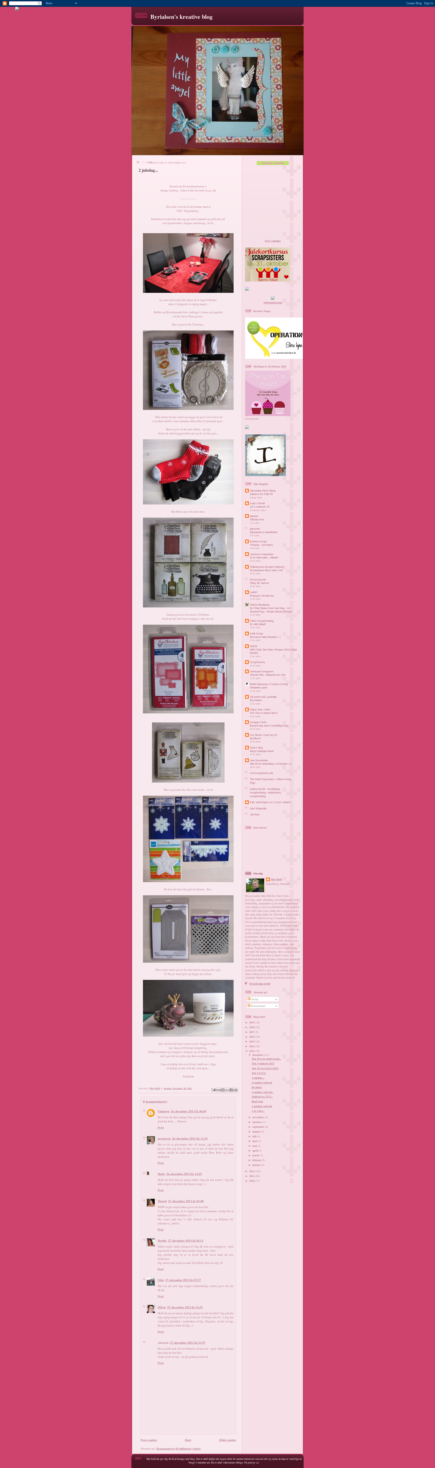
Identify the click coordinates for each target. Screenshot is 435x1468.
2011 (252, 1176)
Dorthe (162, 1240)
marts (256, 1155)
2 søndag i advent (262, 1106)
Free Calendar (273, 241)
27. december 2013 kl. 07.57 (183, 1280)
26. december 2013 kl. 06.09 (188, 1111)
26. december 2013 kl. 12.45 (184, 1174)
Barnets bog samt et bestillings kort (269, 725)
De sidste (257, 1087)
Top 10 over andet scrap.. (266, 1059)
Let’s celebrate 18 (259, 507)
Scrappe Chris (258, 722)
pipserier (255, 529)
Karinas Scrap (258, 541)
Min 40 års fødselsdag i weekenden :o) (270, 764)
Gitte (161, 1280)
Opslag (254, 999)
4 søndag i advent (262, 1082)
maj (255, 1146)
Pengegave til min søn (262, 595)
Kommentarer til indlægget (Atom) (178, 1448)
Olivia (162, 1307)
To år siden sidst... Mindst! (264, 557)
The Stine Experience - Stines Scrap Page (270, 781)
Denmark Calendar (272, 163)
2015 (252, 1041)
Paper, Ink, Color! (260, 709)
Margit (162, 1201)
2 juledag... (258, 1078)
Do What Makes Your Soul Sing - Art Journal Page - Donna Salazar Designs (271, 609)
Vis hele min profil (259, 984)
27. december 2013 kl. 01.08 (186, 1201)
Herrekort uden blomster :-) (265, 637)
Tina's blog (256, 747)
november (258, 1117)
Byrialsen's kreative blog (181, 16)
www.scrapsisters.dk (261, 773)
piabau (254, 516)
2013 (252, 1051)
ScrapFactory (257, 662)
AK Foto (254, 814)
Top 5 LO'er (259, 1073)
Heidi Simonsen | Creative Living (269, 684)
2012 (252, 1171)
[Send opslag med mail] (213, 1089)
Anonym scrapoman (261, 554)
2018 (252, 1027)
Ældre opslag (227, 1440)
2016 (252, 1037)
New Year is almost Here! (264, 713)
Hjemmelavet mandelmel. (264, 532)
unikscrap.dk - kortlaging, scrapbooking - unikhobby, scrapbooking (265, 792)
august (256, 1131)
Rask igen (257, 1101)
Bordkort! (255, 738)
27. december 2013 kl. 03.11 (185, 1240)
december (258, 1055)
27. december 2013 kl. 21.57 (187, 1342)
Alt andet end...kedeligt (263, 697)
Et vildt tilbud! (258, 624)
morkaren (164, 1138)
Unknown (163, 1111)
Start (188, 1440)
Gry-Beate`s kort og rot (263, 735)
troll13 (253, 592)
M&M (253, 646)
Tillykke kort (257, 519)
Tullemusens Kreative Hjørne (267, 567)
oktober (257, 1122)
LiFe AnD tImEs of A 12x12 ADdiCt (270, 802)
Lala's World (257, 503)
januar (256, 1165)
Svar (161, 1127)
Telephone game (258, 687)
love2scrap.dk (258, 579)
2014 (252, 1046)
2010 (252, 1181)
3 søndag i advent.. (262, 1092)
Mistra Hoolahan (260, 605)
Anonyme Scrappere (261, 671)
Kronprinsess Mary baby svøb (266, 570)
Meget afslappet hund (261, 751)
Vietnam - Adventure (261, 545)
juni (255, 1141)
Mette (161, 1174)
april (255, 1150)
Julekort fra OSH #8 (261, 494)
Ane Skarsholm (259, 760)
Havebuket (256, 700)
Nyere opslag (148, 1440)
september (258, 1127)
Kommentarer (258, 1006)
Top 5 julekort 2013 (263, 1063)
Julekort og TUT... (262, 1097)
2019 (252, 1022)
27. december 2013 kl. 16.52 (185, 1307)
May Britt (276, 879)
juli (254, 1136)
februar (257, 1160)
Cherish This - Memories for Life (267, 675)
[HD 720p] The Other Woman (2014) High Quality (273, 651)
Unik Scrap (256, 633)
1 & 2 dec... (258, 1111)
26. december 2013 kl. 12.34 (190, 1138)
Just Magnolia (258, 808)
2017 (252, 1032)
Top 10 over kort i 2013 (265, 1068)
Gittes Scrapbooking (262, 621)
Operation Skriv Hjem (263, 490)
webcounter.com (272, 302)
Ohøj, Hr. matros (259, 583)
